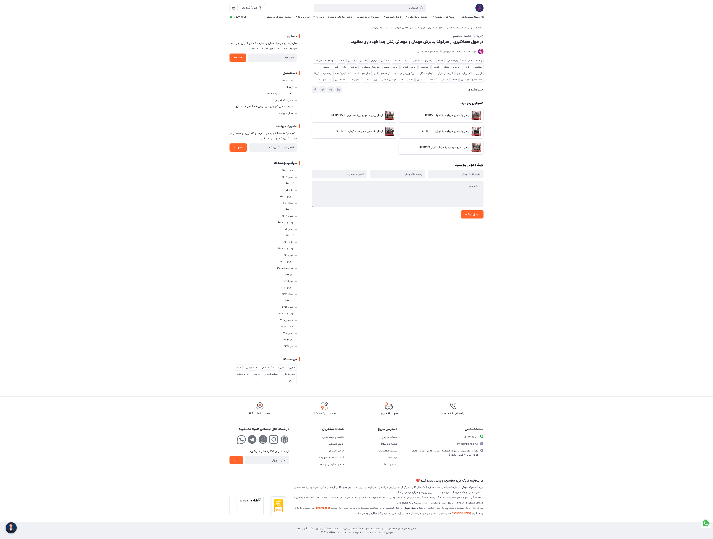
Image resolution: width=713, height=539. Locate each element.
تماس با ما (390, 464)
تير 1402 (289, 209)
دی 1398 (288, 339)
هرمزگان (385, 60)
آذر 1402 (289, 183)
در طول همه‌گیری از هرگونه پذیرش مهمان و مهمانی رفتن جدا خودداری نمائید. (406, 27)
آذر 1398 (288, 346)
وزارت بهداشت (362, 73)
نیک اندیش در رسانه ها (280, 94)
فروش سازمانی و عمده (331, 464)
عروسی (444, 79)
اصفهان (326, 67)
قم (402, 79)
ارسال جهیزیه (286, 113)
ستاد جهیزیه (325, 79)
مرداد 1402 (287, 203)
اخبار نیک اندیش (284, 100)
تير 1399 (288, 300)
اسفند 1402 (287, 170)
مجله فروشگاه (389, 444)
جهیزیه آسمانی (271, 374)
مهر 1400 (288, 255)
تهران (375, 79)
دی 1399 (288, 274)
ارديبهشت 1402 (285, 222)
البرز (336, 67)
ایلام (344, 67)
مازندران (363, 60)
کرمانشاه (477, 67)
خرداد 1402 (287, 216)
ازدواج (292, 380)
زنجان (436, 67)
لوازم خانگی (243, 374)
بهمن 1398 (287, 333)
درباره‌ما (392, 457)
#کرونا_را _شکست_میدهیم (468, 36)
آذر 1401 (289, 235)
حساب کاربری (389, 437)
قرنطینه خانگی (426, 73)
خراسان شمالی (409, 67)
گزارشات (289, 87)
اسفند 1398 (287, 326)
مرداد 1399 (287, 294)
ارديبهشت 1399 (285, 313)
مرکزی (374, 60)
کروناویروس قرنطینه (404, 73)
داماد (454, 79)
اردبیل (479, 73)
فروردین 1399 (286, 320)
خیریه (366, 79)
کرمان (466, 67)
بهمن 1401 (288, 229)
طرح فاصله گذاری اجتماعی (459, 60)
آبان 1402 (288, 190)
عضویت (238, 147)
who (440, 60)
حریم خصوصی (336, 444)
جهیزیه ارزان (289, 374)
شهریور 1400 (286, 261)
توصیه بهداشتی (382, 73)
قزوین (456, 67)
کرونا (316, 73)
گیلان (341, 60)
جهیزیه (355, 79)
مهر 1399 (288, 281)
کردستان (421, 79)
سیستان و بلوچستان (471, 79)
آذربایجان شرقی (445, 73)
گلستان (433, 79)
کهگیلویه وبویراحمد (324, 60)
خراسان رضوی (391, 67)
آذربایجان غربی (464, 73)
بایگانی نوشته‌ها (458, 27)
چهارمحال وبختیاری (370, 67)
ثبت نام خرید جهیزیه (331, 457)
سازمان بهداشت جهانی (423, 60)
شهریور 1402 (286, 196)
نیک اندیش (477, 27)
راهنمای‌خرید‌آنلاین (333, 437)
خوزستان (424, 67)
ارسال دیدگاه (472, 214)
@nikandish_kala (462, 513)
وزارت (479, 60)
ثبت (236, 460)
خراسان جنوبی (389, 79)
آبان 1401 (288, 242)
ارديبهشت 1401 (285, 248)
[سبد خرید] (233, 8)
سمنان (446, 67)
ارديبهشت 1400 (285, 268)
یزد (406, 60)
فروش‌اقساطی (336, 451)
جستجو (238, 57)
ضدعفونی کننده (343, 73)
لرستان (351, 60)
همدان (397, 60)
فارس (410, 79)
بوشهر (354, 67)
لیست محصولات (387, 451)
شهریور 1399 (286, 287)
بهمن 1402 (287, 177)
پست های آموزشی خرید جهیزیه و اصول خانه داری (262, 106)
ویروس (327, 73)
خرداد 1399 (287, 307)
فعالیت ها (287, 80)
